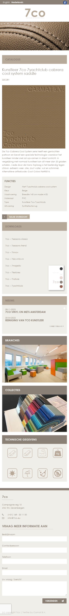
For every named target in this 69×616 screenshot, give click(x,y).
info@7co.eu (14, 518)
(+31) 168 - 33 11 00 (17, 514)
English (6, 2)
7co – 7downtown (14, 259)
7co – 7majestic (13, 265)
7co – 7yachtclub (14, 285)
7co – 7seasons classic (16, 239)
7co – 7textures (12, 272)
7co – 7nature (12, 279)
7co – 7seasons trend (15, 245)
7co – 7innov (11, 252)
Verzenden (51, 600)
